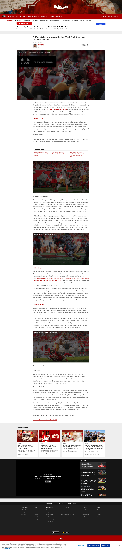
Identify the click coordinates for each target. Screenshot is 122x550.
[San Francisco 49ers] (61, 539)
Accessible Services (49, 516)
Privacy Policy (7, 548)
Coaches (98, 516)
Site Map (36, 519)
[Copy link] (87, 45)
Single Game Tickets (85, 516)
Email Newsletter (24, 514)
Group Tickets (85, 519)
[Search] (102, 16)
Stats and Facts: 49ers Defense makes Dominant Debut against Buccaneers (41, 154)
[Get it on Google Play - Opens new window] (66, 533)
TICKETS (85, 507)
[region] (61, 545)
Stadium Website (49, 509)
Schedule (98, 512)
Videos (36, 512)
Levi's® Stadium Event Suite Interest (67, 514)
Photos (36, 514)
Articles (36, 509)
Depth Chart (98, 514)
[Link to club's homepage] (4, 16)
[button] (61, 75)
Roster (98, 509)
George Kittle (38, 118)
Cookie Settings (81, 545)
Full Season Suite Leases (67, 509)
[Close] (100, 28)
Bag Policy (49, 512)
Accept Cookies (105, 545)
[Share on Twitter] (81, 45)
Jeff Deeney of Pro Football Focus (56, 109)
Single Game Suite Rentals (67, 512)
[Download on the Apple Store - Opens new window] (56, 532)
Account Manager (85, 509)
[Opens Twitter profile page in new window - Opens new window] (39, 47)
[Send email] (84, 45)
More (100, 24)
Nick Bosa (37, 268)
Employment (24, 512)
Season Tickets (85, 512)
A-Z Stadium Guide (49, 514)
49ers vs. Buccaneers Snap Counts (45, 420)
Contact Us (24, 509)
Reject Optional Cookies (93, 545)
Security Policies (49, 521)
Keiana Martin (41, 44)
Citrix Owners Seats (85, 514)
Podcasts (36, 516)
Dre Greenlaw (38, 304)
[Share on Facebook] (79, 45)
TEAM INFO (98, 507)
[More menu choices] (61, 16)
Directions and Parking (49, 519)
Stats (99, 519)
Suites (67, 507)
